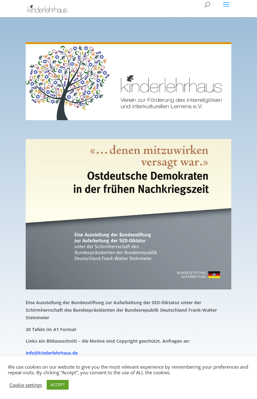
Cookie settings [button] (25, 385)
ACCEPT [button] (57, 384)
